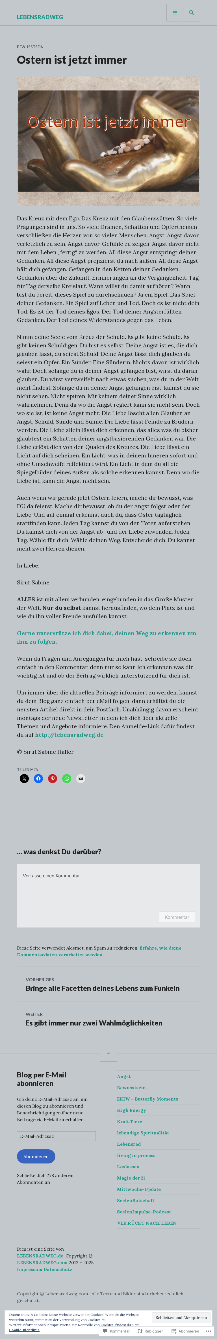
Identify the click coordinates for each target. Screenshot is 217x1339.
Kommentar (177, 917)
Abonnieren (36, 1156)
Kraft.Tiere (129, 1121)
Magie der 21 (131, 1178)
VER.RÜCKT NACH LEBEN (147, 1223)
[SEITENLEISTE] (108, 1053)
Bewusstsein (30, 47)
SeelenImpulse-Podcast (144, 1212)
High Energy (131, 1110)
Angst (124, 1076)
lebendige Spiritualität (143, 1133)
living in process (136, 1155)
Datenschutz (58, 1269)
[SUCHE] (191, 12)
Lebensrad (129, 1144)
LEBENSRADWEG (40, 17)
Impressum (29, 1269)
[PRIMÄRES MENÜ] (174, 12)
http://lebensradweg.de (69, 734)
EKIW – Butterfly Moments (147, 1099)
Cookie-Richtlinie (24, 1330)
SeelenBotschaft (135, 1200)
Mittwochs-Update (139, 1189)
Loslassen (128, 1166)
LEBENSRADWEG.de (40, 1256)
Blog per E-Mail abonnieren (41, 1078)
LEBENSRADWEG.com (42, 1262)
